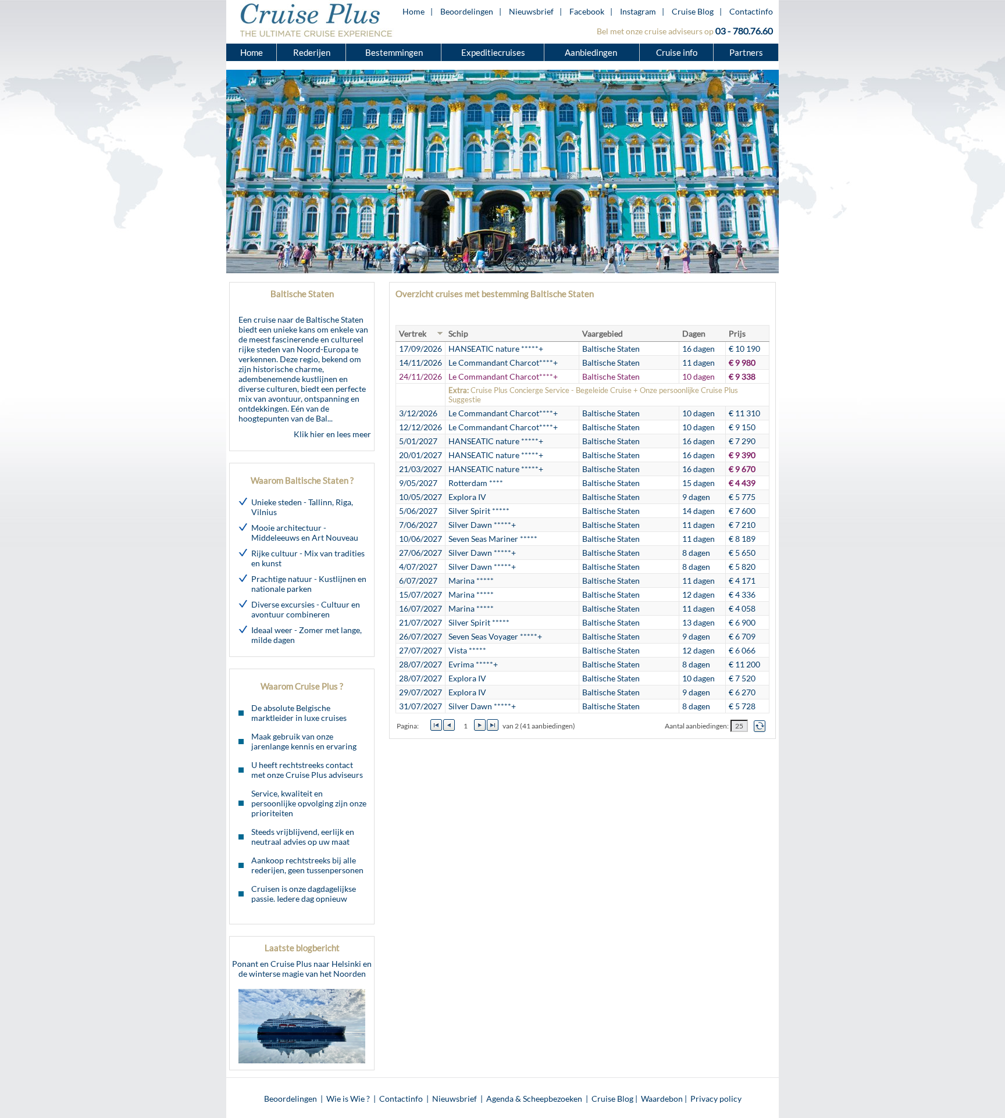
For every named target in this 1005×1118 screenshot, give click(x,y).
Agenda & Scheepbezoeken (534, 1098)
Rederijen (311, 52)
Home (413, 11)
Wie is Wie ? (348, 1098)
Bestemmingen (394, 52)
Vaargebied (602, 333)
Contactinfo (751, 11)
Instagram (638, 11)
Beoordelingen (466, 11)
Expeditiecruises (493, 52)
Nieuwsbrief (531, 11)
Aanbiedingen (592, 52)
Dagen (693, 333)
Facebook (586, 11)
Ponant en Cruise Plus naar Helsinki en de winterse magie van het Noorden (302, 968)
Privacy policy (716, 1098)
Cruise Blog (693, 11)
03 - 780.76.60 (744, 30)
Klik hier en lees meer (332, 434)
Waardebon (662, 1098)
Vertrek (412, 333)
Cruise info (676, 52)
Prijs (737, 333)
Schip (458, 333)
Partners (746, 52)
